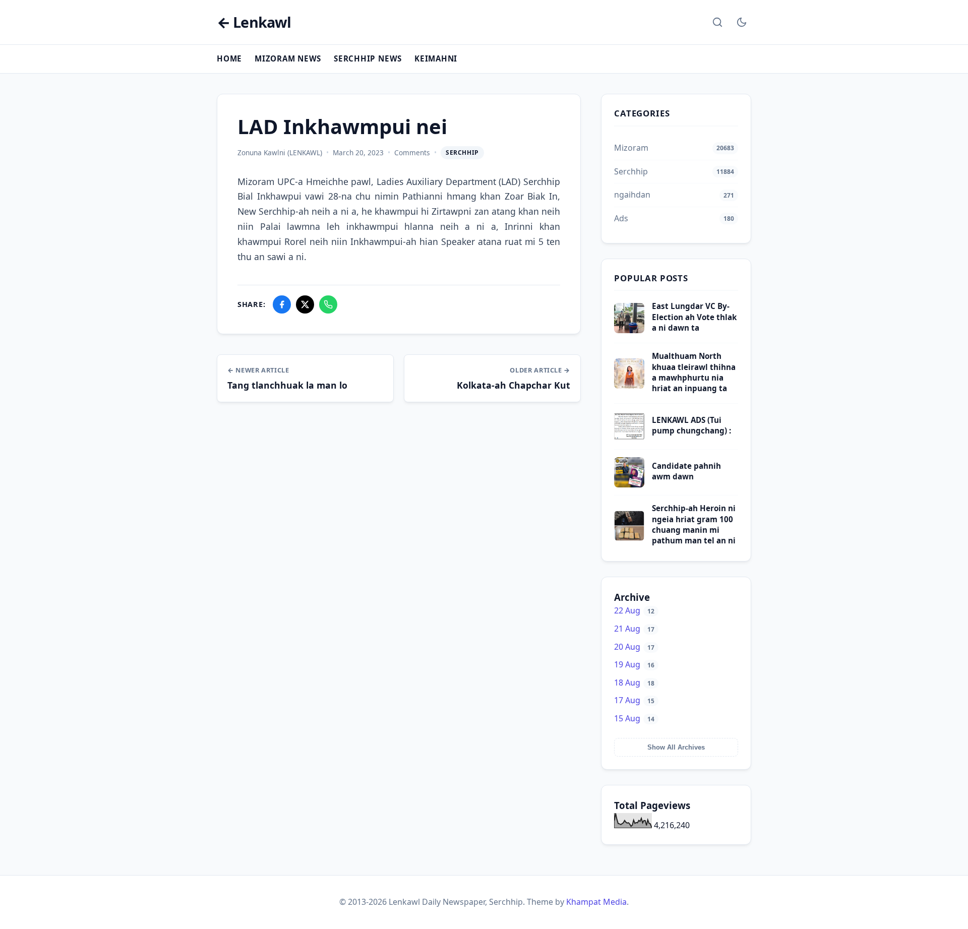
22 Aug (634, 610)
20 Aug (634, 646)
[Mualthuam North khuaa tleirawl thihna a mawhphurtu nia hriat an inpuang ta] (629, 385)
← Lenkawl (254, 22)
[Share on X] (305, 304)
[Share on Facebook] (282, 304)
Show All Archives (676, 747)
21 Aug (634, 628)
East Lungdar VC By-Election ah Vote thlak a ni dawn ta (694, 317)
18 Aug (634, 682)
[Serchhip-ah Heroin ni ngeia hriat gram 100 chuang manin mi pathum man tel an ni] (629, 537)
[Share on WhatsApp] (328, 304)
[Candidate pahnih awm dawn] (629, 484)
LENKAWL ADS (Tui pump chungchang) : (691, 425)
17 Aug (634, 700)
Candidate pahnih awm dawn (686, 471)
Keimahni (435, 58)
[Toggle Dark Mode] (741, 22)
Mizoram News (288, 58)
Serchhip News (368, 58)
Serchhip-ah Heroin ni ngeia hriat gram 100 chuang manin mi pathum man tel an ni (694, 524)
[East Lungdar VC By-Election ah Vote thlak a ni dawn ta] (629, 330)
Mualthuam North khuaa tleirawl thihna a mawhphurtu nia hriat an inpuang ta (694, 372)
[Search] (717, 22)
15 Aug (634, 718)
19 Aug (634, 664)
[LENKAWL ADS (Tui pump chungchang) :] (629, 438)
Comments (412, 152)
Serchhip (462, 152)
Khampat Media (596, 901)
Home (229, 58)
